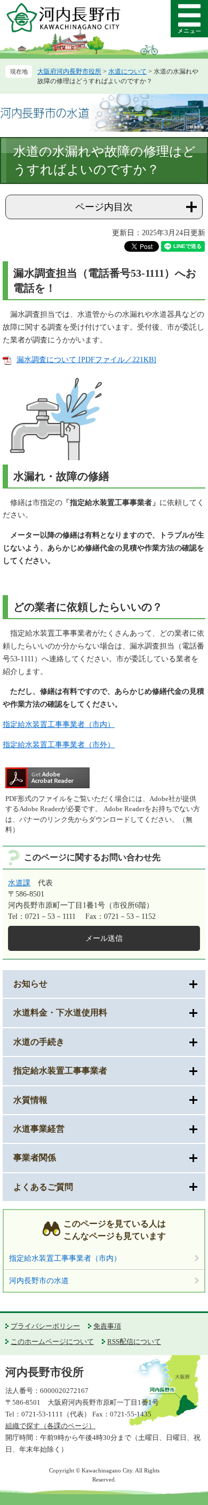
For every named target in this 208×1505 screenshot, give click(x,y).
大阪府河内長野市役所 (69, 71)
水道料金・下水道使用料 (60, 1012)
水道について (127, 71)
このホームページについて (52, 1342)
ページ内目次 (104, 207)
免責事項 (107, 1326)
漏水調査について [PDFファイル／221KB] (86, 360)
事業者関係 (34, 1157)
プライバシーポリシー (45, 1326)
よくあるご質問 (43, 1186)
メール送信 (104, 938)
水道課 (19, 883)
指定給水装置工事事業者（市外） (59, 745)
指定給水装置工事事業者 (60, 1070)
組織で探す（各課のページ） (50, 1426)
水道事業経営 (39, 1128)
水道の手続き (39, 1041)
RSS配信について (134, 1342)
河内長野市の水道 (39, 1281)
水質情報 (30, 1099)
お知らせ (30, 983)
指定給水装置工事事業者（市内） (59, 725)
